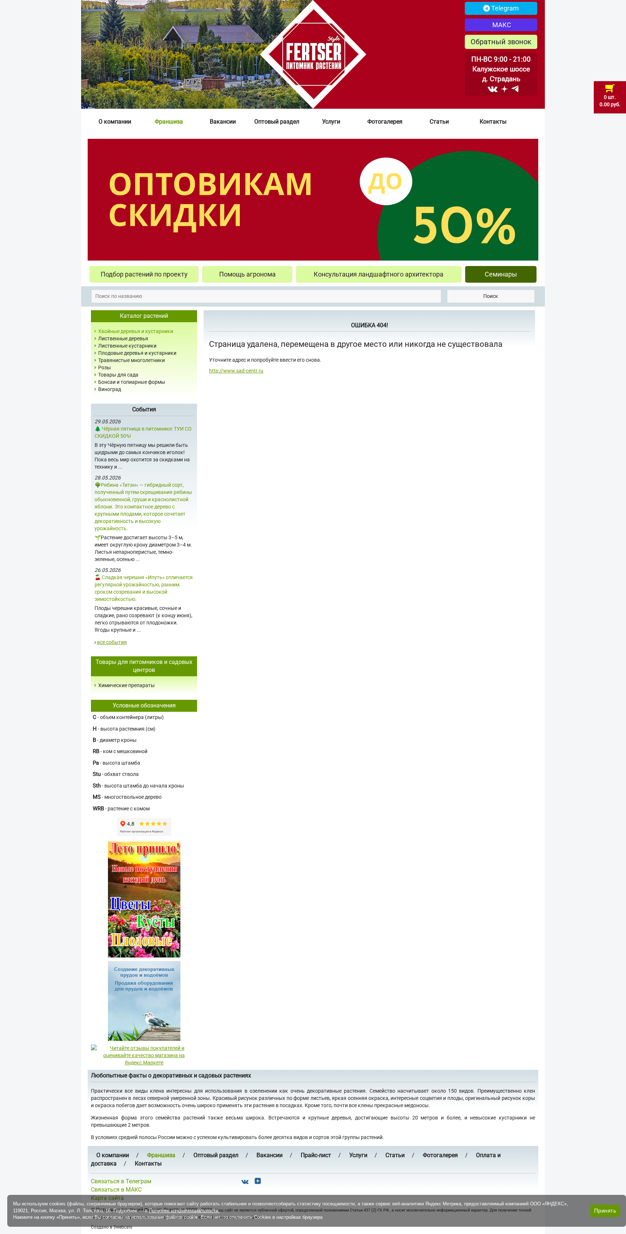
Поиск (490, 296)
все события (112, 642)
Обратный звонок (501, 41)
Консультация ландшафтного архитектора (378, 274)
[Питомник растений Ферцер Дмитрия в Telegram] (515, 88)
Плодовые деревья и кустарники (137, 353)
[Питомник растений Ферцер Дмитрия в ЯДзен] (504, 88)
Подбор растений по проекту (144, 274)
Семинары (501, 274)
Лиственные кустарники (127, 346)
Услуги (331, 121)
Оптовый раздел (276, 121)
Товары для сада (118, 375)
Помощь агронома (247, 274)
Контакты (493, 121)
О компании (115, 121)
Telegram (504, 8)
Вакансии (223, 121)
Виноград (109, 389)
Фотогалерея (384, 121)
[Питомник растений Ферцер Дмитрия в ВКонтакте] (492, 88)
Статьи (439, 121)
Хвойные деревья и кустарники (135, 331)
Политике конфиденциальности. (184, 1210)
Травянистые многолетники (131, 360)
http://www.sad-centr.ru (236, 371)
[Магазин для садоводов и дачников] (144, 1001)
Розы (104, 367)
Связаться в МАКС (116, 1189)
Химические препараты (126, 685)
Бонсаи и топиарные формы (131, 382)
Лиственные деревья (123, 338)
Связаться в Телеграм (121, 1181)
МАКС (501, 25)
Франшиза (169, 121)
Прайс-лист (316, 1155)
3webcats (122, 1227)
